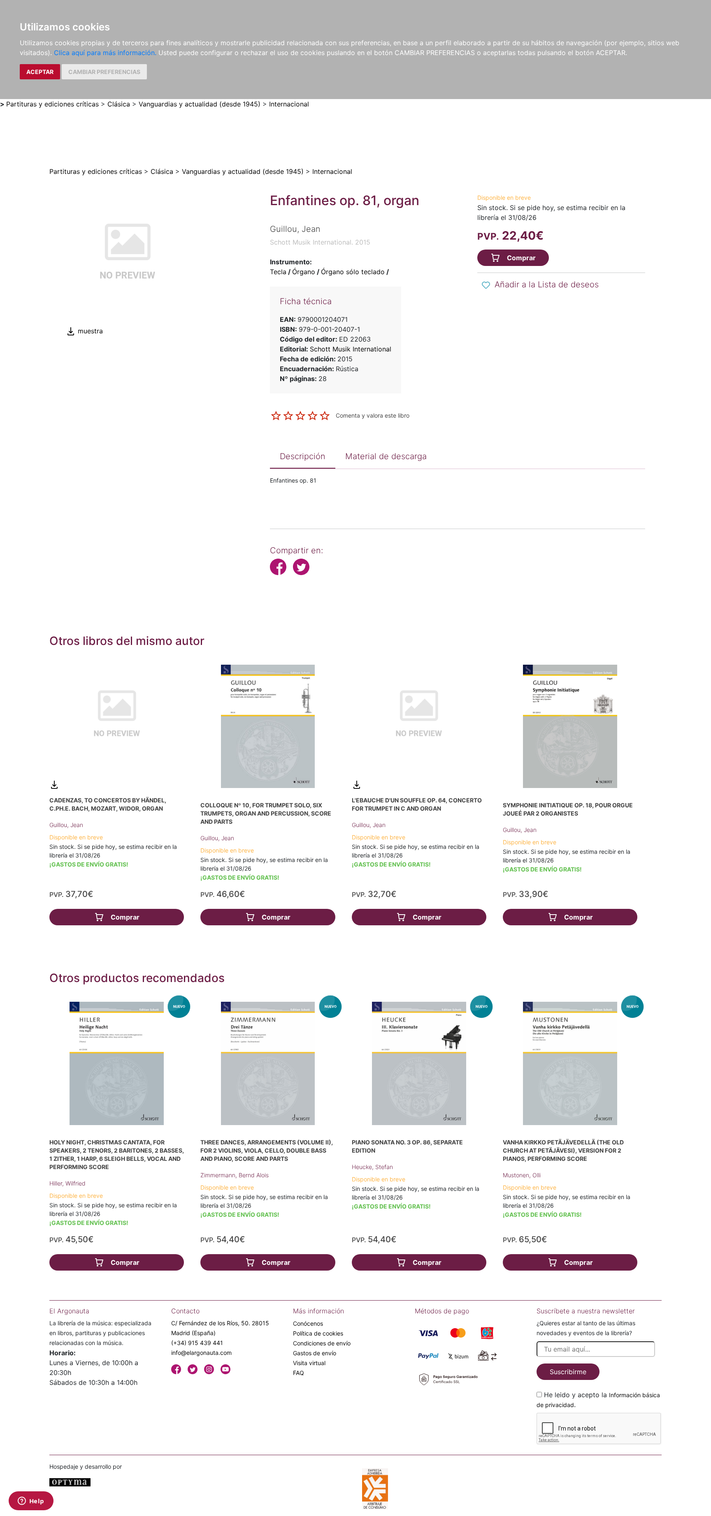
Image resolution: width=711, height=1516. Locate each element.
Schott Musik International (350, 349)
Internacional (289, 104)
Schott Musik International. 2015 (320, 242)
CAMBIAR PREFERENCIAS (104, 71)
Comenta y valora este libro (372, 414)
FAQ (298, 1372)
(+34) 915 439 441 (197, 1342)
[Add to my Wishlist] (486, 285)
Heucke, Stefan (372, 1166)
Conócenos (308, 1323)
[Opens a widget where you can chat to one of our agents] (30, 1501)
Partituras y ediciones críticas (52, 104)
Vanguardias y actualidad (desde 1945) (199, 104)
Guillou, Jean (66, 824)
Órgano (303, 272)
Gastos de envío (314, 1353)
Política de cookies (318, 1333)
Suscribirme (568, 1372)
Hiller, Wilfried (67, 1183)
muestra (89, 331)
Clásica (118, 104)
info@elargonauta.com (201, 1352)
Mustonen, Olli (522, 1175)
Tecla (278, 272)
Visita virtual (309, 1362)
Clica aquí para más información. (105, 53)
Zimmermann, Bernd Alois (234, 1175)
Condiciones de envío (322, 1343)
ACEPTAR (39, 71)
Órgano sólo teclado (353, 272)
